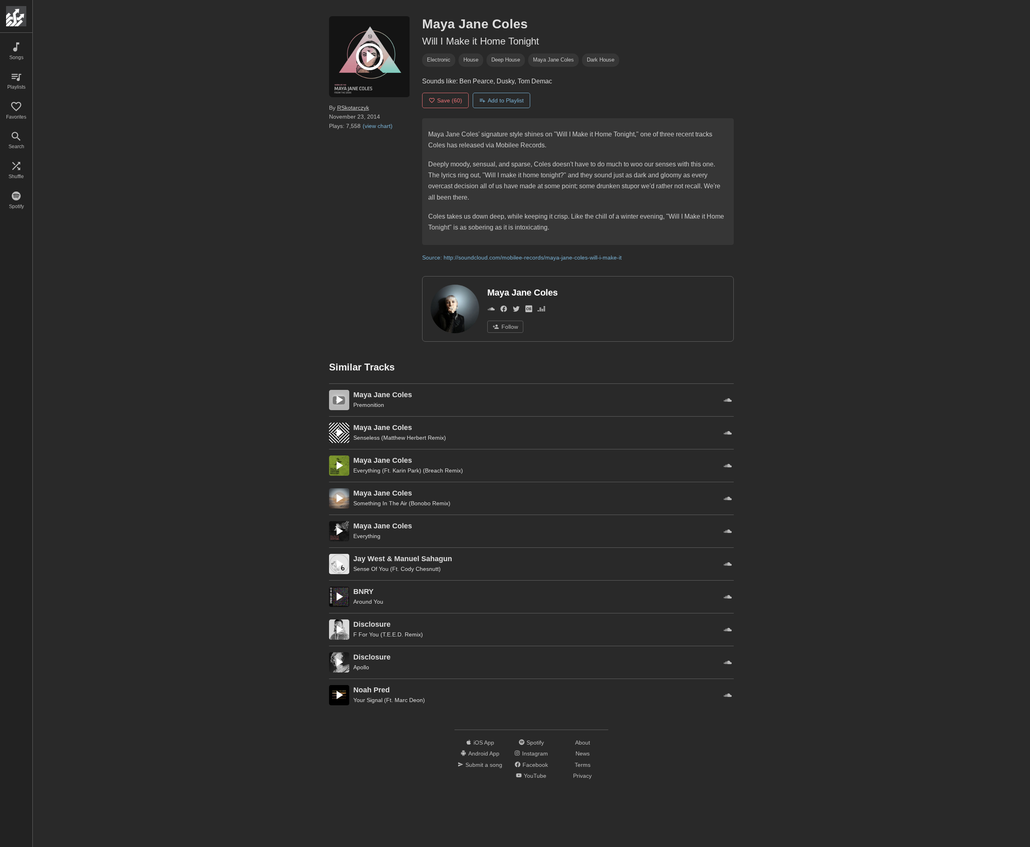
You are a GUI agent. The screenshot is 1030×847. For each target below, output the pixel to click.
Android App (483, 753)
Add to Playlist (506, 100)
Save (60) (449, 100)
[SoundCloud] (491, 310)
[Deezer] (541, 310)
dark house (600, 60)
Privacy (582, 776)
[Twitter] (516, 310)
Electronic (438, 60)
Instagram (535, 753)
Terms (582, 765)
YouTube (535, 776)
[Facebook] (504, 310)
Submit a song (483, 765)
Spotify (535, 742)
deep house (505, 60)
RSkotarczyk (353, 107)
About (582, 742)
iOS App (484, 742)
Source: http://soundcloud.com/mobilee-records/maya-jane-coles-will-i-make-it (522, 257)
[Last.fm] (529, 310)
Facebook (535, 765)
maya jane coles (553, 60)
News (583, 753)
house (470, 60)
